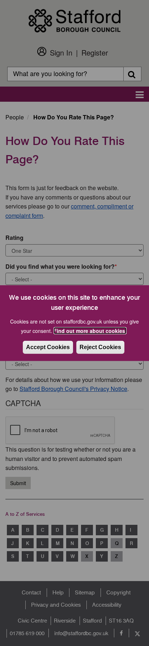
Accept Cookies (48, 347)
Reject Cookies (100, 347)
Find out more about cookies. (90, 330)
